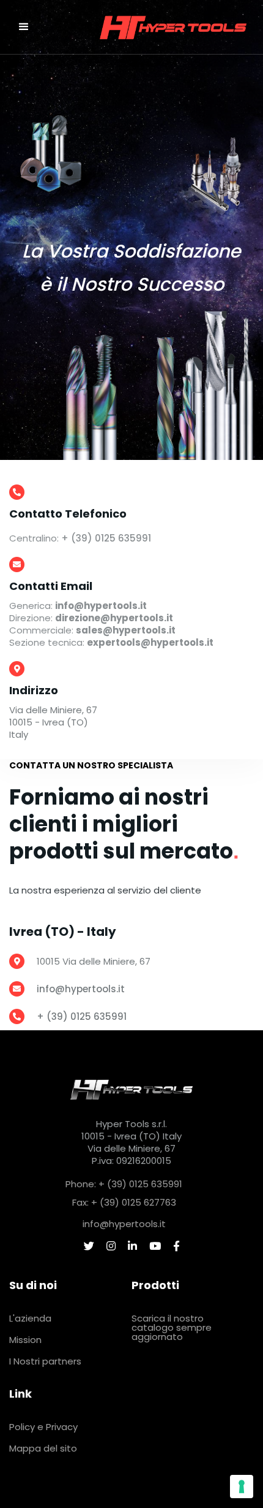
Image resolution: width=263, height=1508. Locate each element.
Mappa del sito (43, 1448)
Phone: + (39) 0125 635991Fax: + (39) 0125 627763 (123, 1193)
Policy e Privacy (43, 1426)
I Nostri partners (45, 1361)
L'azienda (30, 1318)
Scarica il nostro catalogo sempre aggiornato (172, 1327)
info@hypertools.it (81, 988)
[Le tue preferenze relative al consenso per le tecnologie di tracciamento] (241, 1486)
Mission (25, 1339)
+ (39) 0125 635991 (106, 538)
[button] (24, 27)
